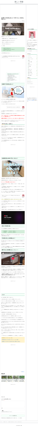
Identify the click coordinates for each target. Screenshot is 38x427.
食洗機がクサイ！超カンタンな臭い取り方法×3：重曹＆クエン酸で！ (11, 341)
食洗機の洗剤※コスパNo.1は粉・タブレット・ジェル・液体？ (10, 339)
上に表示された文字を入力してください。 (7, 411)
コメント (2, 400)
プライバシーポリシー (30, 83)
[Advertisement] (13, 11)
